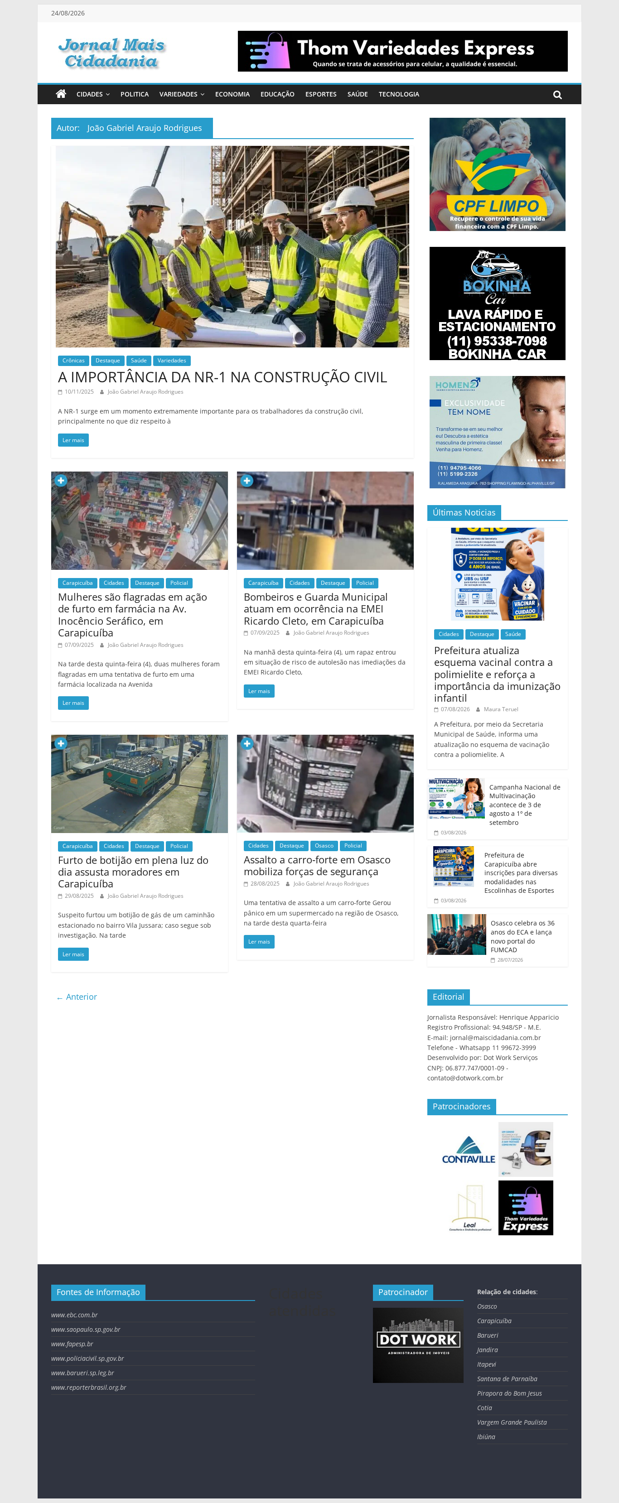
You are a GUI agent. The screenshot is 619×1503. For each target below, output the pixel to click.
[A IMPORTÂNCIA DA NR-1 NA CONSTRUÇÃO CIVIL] (232, 151)
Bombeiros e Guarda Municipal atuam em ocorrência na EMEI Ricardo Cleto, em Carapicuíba (316, 608)
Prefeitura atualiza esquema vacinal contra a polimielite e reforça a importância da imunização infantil (497, 674)
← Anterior (76, 996)
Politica (135, 94)
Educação (278, 94)
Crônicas (74, 360)
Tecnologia (399, 94)
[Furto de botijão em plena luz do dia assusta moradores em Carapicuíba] (139, 740)
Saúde (358, 94)
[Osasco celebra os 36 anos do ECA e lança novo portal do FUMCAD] (456, 919)
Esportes (321, 94)
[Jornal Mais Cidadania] (61, 94)
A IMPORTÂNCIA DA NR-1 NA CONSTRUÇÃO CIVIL (222, 376)
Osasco (324, 845)
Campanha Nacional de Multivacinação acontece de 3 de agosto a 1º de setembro (525, 805)
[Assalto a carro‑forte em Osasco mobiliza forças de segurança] (325, 740)
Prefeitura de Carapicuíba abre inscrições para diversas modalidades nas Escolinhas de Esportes (521, 873)
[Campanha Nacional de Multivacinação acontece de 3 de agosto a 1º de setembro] (456, 783)
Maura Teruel (501, 709)
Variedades (179, 94)
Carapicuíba (78, 583)
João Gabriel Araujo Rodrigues (146, 391)
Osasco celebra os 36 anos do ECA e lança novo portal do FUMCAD (523, 936)
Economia (232, 94)
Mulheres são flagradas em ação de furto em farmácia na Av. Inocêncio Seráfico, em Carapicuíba (132, 614)
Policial (179, 583)
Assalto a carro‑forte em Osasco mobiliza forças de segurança (317, 865)
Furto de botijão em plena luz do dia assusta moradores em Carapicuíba (133, 872)
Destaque (108, 360)
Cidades (90, 94)
